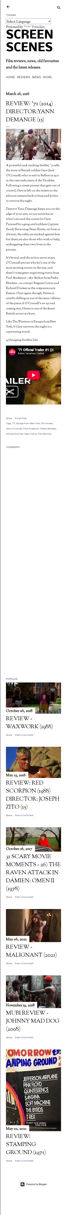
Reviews (23, 77)
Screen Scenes (29, 41)
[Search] (59, 7)
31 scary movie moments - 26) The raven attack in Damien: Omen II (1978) (33, 873)
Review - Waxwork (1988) (29, 723)
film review (47, 423)
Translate (38, 26)
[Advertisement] (33, 568)
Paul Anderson (31, 428)
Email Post (21, 418)
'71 (13, 423)
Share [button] (9, 418)
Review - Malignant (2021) (31, 951)
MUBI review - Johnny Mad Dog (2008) (32, 1021)
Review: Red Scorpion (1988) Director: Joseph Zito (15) (33, 795)
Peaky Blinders (48, 428)
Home (10, 77)
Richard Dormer (14, 433)
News (36, 77)
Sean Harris (31, 433)
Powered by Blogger (36, 1184)
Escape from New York (28, 423)
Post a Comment (24, 734)
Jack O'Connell (14, 428)
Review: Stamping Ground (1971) (26, 1145)
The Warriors (44, 433)
